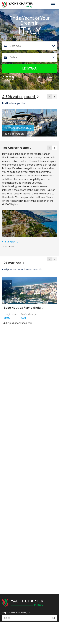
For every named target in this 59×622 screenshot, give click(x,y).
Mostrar (29, 68)
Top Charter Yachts (15, 147)
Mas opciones (46, 77)
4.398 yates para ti (19, 96)
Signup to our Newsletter (16, 612)
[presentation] (49, 96)
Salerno (9, 241)
